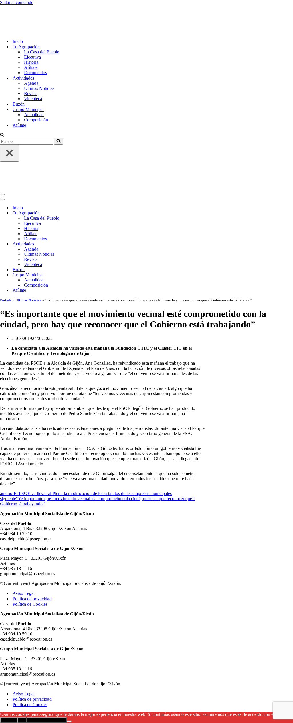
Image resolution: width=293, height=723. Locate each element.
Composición (36, 96)
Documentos (35, 48)
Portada (6, 253)
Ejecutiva (32, 33)
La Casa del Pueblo (41, 28)
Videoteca (33, 74)
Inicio (18, 17)
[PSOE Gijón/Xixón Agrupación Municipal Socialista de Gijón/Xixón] (20, 7)
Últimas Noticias (39, 64)
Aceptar (8, 672)
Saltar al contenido (16, 2)
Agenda (31, 59)
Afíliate (30, 43)
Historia (31, 38)
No (22, 672)
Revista (30, 69)
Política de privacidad (32, 551)
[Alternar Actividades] (100, 196)
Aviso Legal (24, 545)
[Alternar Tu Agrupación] (100, 165)
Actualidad (34, 90)
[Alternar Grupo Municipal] (100, 227)
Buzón (19, 80)
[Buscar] (2, 111)
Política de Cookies (30, 556)
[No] (69, 674)
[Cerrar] (9, 129)
